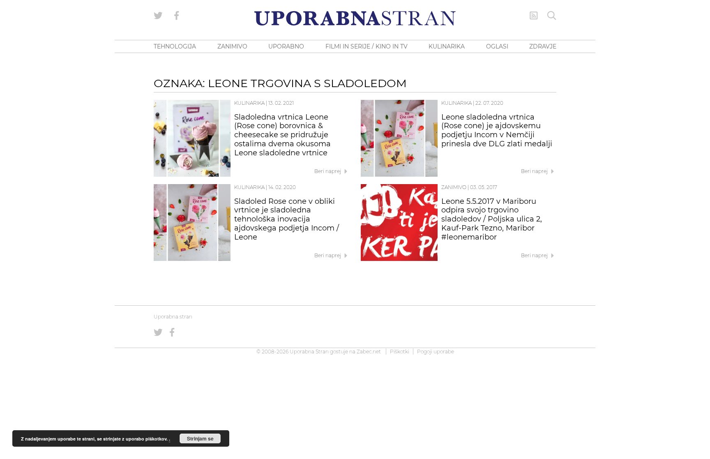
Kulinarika (249, 103)
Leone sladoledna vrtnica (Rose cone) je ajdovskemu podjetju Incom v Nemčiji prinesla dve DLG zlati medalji (496, 130)
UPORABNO (286, 46)
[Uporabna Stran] (355, 18)
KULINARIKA (447, 46)
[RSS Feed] (533, 15)
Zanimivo (453, 187)
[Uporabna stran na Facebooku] (176, 15)
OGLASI (497, 46)
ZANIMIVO (232, 46)
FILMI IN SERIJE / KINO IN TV (366, 46)
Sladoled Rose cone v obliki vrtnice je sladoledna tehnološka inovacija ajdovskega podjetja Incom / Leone (286, 219)
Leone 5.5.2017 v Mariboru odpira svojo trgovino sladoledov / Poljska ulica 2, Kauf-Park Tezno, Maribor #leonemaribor (491, 219)
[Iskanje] (551, 15)
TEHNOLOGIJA (175, 46)
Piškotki (399, 351)
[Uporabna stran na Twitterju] (158, 15)
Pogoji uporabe (435, 351)
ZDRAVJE (542, 46)
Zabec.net (369, 351)
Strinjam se (200, 438)
